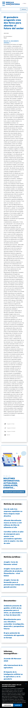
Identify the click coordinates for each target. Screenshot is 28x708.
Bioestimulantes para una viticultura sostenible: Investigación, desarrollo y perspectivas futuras (14, 624)
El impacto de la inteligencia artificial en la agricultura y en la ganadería (13, 675)
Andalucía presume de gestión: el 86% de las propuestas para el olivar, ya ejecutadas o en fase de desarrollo (13, 610)
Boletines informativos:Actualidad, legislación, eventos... (11, 483)
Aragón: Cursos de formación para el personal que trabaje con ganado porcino (14, 583)
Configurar (7, 705)
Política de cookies (22, 702)
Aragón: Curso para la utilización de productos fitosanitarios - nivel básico (13, 572)
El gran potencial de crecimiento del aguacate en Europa (14, 635)
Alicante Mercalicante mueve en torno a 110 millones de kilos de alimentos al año (13, 523)
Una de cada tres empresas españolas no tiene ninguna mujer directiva (13, 512)
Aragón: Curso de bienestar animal (11, 563)
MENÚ (3, 5)
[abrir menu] (3, 3)
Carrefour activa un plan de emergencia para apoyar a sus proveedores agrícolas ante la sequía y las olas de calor (13, 537)
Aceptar (17, 705)
